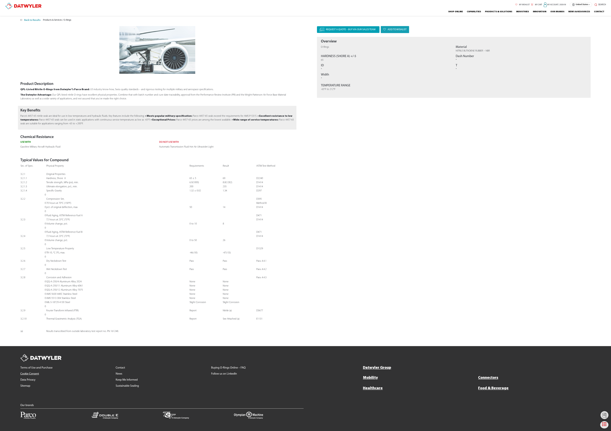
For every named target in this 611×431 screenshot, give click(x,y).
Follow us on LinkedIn (224, 373)
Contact (599, 11)
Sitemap (25, 386)
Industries (522, 11)
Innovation (539, 11)
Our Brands (557, 11)
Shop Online (455, 11)
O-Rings (67, 20)
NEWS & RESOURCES (579, 11)
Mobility (370, 378)
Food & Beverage (493, 388)
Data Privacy (27, 380)
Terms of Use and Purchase (36, 367)
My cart (538, 5)
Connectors (488, 378)
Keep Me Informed (127, 380)
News (119, 373)
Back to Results (32, 20)
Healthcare (373, 388)
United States (582, 4)
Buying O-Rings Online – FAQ (228, 367)
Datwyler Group (377, 368)
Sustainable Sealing (127, 386)
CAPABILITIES (474, 11)
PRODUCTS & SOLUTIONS (498, 11)
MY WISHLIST (524, 5)
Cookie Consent (29, 373)
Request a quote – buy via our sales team (351, 29)
